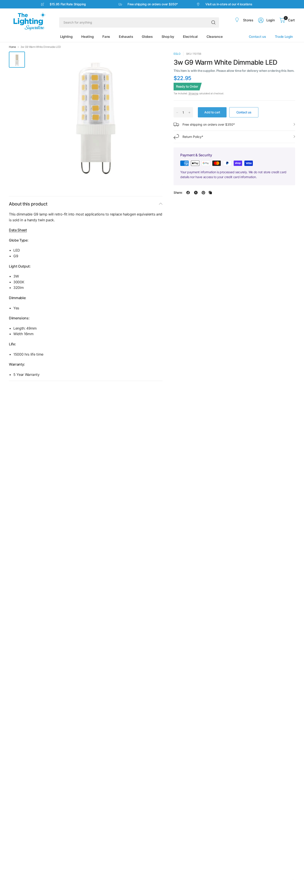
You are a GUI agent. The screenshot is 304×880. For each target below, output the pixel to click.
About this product (28, 204)
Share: (178, 192)
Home (12, 47)
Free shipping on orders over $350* (208, 124)
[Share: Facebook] (188, 192)
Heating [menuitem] (87, 36)
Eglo (177, 53)
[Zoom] (154, 60)
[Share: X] (196, 192)
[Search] (213, 22)
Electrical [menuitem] (190, 36)
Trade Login (284, 36)
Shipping (193, 93)
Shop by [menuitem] (168, 36)
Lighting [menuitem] (66, 36)
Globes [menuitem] (147, 36)
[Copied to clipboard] (210, 192)
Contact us (257, 36)
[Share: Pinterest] (203, 192)
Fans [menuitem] (106, 36)
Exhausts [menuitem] (126, 36)
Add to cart (212, 112)
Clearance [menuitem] (215, 36)
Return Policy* (192, 137)
